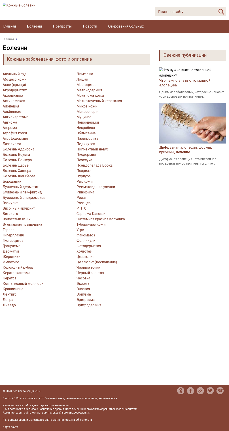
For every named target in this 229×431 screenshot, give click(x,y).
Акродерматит (15, 90)
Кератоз (9, 278)
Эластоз (83, 289)
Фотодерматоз (88, 246)
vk (220, 390)
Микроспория (87, 111)
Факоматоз (85, 235)
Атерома (10, 128)
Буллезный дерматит (20, 187)
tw (210, 390)
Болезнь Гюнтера (17, 160)
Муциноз (83, 117)
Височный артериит (19, 208)
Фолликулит (86, 240)
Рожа (81, 197)
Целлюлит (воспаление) (96, 262)
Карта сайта (10, 427)
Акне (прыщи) (14, 85)
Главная (9, 26)
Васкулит (10, 203)
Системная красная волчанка (100, 219)
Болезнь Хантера (17, 171)
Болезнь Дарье (16, 165)
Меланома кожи (90, 95)
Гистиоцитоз (13, 240)
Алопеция (11, 106)
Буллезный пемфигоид (22, 192)
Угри (80, 230)
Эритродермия (88, 305)
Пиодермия (86, 154)
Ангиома (10, 122)
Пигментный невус (92, 149)
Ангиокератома (15, 117)
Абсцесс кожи (14, 79)
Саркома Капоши (90, 214)
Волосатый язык (16, 219)
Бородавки (12, 181)
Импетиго (11, 262)
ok (180, 390)
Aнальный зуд (14, 74)
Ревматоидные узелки (95, 187)
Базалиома (12, 144)
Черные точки (88, 267)
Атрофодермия (15, 138)
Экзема (82, 283)
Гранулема (11, 246)
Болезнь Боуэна (16, 154)
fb (190, 390)
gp (200, 390)
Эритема (83, 294)
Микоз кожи (86, 106)
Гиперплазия (13, 235)
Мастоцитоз (86, 85)
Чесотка (83, 278)
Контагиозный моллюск (23, 283)
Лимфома (84, 74)
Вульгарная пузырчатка (22, 224)
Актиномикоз (14, 101)
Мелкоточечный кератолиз (99, 101)
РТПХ (81, 208)
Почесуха (84, 160)
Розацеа (83, 203)
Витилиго (10, 214)
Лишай (82, 79)
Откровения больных (126, 26)
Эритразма (85, 300)
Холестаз (84, 251)
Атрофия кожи (15, 133)
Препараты (62, 26)
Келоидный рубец (18, 267)
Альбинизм (12, 111)
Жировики (11, 257)
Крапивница (13, 289)
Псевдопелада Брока (94, 165)
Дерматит (11, 251)
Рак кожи (84, 181)
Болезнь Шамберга (19, 176)
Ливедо (9, 305)
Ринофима (85, 192)
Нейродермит (87, 122)
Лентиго (10, 294)
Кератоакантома (16, 273)
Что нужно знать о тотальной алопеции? (184, 82)
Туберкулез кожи (91, 224)
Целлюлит (85, 257)
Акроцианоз (13, 95)
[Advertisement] (76, 351)
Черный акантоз (90, 273)
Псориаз (83, 171)
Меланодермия (89, 90)
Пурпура (83, 176)
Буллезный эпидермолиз (24, 197)
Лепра (8, 300)
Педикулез (85, 144)
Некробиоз (85, 128)
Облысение (86, 133)
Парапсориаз (87, 138)
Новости (90, 26)
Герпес (8, 230)
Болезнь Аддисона (18, 149)
